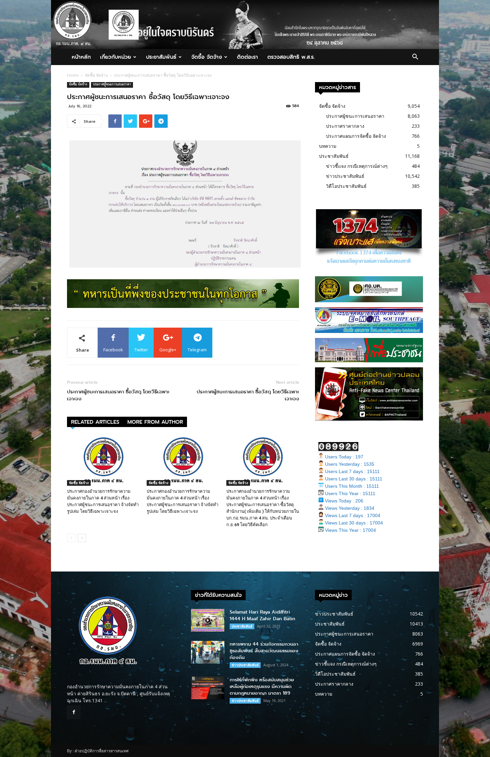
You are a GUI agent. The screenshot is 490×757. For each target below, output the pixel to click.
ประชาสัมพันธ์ (161, 57)
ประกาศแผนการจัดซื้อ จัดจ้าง (356, 136)
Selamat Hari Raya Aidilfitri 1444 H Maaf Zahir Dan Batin (262, 615)
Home (73, 75)
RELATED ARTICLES (95, 422)
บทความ (327, 146)
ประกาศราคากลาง (345, 126)
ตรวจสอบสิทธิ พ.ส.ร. (291, 57)
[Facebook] (73, 712)
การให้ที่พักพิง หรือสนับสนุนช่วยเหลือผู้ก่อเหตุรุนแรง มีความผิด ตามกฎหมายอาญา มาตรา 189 (262, 686)
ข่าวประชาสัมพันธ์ (345, 176)
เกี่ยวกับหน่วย (115, 57)
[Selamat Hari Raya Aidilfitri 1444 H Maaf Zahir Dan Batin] (207, 620)
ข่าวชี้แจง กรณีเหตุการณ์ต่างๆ (357, 166)
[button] (415, 57)
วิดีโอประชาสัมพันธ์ (346, 186)
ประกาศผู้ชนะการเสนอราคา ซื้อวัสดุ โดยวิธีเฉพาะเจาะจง (118, 395)
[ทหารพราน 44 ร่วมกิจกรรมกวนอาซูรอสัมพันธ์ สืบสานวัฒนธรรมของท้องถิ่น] (207, 652)
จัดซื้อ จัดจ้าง (206, 57)
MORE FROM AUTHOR (155, 422)
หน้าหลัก (81, 57)
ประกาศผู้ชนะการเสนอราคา (112, 85)
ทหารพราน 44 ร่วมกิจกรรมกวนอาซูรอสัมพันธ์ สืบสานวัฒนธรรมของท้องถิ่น (264, 651)
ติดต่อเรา (247, 57)
